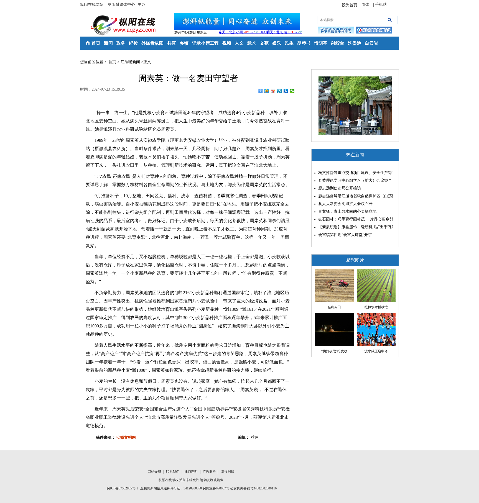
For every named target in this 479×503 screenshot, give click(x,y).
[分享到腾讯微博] (279, 91)
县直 (171, 43)
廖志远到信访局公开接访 (339, 188)
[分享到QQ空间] (266, 91)
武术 (251, 43)
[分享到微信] (292, 91)
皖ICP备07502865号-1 (122, 488)
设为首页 (349, 5)
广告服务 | (210, 472)
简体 (365, 4)
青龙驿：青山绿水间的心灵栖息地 (347, 211)
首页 (95, 43)
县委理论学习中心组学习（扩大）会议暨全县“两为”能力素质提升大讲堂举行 (354, 180)
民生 (289, 43)
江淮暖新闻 (130, 62)
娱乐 (276, 43)
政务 (120, 43)
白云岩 (371, 43)
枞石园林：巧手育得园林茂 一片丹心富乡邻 (354, 219)
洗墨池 (354, 43)
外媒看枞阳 (152, 43)
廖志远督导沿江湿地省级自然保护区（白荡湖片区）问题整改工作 (354, 196)
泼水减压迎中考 (376, 351)
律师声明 (191, 472)
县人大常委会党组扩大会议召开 (345, 204)
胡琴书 (303, 43)
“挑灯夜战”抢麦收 (334, 351)
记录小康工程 (205, 43)
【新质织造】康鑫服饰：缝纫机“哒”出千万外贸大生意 (354, 227)
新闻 (108, 43)
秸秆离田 (334, 307)
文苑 (264, 43)
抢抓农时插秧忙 (376, 307)
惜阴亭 (320, 43)
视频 (226, 43)
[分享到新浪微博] (273, 91)
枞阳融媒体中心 (122, 4)
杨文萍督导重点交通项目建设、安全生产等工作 (354, 173)
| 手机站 (380, 4)
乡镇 (184, 43)
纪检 (133, 43)
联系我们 (173, 472)
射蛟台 (337, 43)
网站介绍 (155, 472)
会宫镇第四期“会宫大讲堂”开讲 (345, 235)
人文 (239, 43)
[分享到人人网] (286, 91)
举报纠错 (227, 472)
